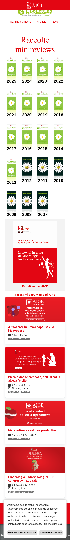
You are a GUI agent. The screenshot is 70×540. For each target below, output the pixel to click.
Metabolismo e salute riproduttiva (32, 430)
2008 (27, 214)
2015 (42, 148)
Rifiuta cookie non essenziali (22, 532)
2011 (42, 180)
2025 (11, 81)
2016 (27, 148)
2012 (27, 180)
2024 (27, 81)
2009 (11, 214)
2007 (42, 214)
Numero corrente (20, 22)
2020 (27, 114)
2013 (11, 182)
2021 (11, 114)
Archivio (41, 22)
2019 (42, 114)
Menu (55, 22)
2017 (11, 148)
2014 (58, 148)
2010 (58, 180)
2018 (58, 114)
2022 (58, 81)
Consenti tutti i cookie (51, 532)
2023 (42, 81)
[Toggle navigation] (2, 0)
